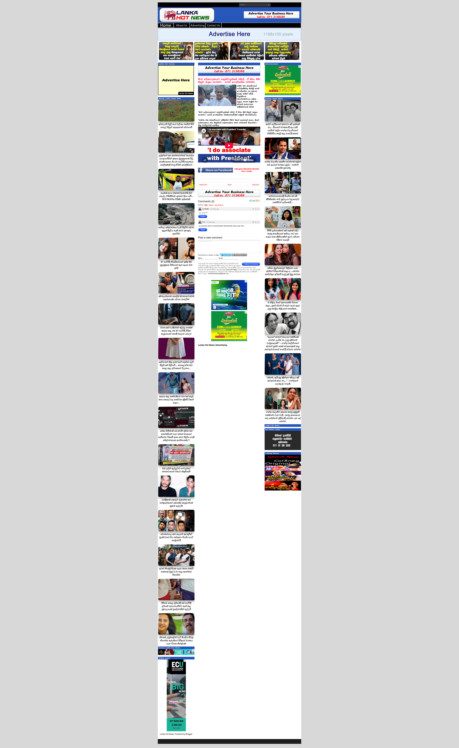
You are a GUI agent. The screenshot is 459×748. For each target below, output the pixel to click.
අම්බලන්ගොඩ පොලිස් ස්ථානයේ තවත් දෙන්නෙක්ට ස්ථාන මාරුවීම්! (176, 298)
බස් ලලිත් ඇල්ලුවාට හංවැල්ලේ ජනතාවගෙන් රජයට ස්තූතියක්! (176, 470)
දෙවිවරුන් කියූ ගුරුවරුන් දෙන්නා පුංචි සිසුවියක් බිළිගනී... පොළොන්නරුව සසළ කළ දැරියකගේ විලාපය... (176, 365)
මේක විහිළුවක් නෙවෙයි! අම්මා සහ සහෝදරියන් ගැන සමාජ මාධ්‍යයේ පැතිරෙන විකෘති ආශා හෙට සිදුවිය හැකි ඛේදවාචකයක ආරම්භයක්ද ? (176, 435)
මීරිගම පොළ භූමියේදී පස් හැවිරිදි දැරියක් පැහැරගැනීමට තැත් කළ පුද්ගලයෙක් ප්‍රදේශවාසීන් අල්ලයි (176, 606)
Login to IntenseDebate (225, 255)
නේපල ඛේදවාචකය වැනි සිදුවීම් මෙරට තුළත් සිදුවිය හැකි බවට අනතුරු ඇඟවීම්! (176, 230)
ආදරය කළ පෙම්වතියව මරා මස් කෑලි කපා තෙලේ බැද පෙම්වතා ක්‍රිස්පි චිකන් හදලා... (176, 399)
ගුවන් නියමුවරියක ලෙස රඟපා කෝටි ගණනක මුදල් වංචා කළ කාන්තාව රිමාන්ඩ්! (176, 571)
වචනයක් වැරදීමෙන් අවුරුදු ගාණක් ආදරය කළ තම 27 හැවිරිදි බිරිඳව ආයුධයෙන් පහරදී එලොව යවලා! (176, 330)
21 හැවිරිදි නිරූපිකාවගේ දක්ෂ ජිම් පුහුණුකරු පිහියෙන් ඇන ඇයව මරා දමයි (176, 265)
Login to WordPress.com (239, 255)
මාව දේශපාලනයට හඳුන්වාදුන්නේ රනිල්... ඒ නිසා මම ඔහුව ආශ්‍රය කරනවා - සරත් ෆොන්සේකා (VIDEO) (229, 80)
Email (221, 258)
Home (230, 184)
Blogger (189, 734)
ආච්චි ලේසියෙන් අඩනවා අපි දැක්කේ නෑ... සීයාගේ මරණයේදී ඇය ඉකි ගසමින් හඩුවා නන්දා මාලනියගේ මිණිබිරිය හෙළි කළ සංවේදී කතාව (283, 129)
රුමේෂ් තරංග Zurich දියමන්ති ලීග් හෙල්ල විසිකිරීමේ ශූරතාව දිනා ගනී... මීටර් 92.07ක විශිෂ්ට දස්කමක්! (176, 196)
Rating (211, 205)
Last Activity (218, 205)
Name (200, 258)
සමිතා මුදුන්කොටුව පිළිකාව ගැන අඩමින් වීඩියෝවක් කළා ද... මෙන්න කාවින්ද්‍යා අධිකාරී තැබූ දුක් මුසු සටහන (283, 271)
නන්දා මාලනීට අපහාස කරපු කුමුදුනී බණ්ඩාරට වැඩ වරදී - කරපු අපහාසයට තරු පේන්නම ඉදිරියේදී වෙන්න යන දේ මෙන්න (283, 416)
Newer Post (203, 184)
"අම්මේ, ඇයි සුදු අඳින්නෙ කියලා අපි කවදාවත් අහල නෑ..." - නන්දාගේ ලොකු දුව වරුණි (282, 380)
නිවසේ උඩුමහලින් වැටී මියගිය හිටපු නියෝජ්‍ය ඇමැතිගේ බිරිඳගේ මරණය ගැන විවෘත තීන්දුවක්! (176, 640)
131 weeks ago (214, 209)
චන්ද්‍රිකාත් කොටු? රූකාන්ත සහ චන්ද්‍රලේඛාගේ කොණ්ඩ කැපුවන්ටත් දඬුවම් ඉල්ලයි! (176, 502)
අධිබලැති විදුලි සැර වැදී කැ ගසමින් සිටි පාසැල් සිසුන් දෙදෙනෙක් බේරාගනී (176, 126)
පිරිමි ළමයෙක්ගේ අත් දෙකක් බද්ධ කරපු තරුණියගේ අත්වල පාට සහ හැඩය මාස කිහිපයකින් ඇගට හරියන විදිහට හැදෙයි (283, 235)
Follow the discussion (258, 200)
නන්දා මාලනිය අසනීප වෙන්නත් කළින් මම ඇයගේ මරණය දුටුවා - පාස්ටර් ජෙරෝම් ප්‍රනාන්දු (283, 164)
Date (206, 205)
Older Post (255, 184)
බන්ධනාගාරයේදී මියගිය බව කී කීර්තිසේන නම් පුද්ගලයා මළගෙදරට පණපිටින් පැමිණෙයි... (282, 199)
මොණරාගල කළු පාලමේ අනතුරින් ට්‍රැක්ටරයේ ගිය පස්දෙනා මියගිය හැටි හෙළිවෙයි (176, 537)
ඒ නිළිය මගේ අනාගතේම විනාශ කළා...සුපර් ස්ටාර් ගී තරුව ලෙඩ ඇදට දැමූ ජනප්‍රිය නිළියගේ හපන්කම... (283, 305)
